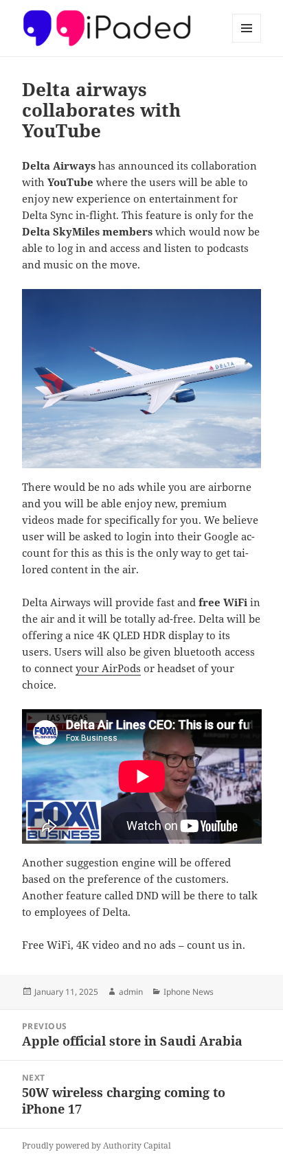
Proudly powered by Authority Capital (96, 1145)
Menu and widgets (247, 42)
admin (131, 992)
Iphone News (188, 992)
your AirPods (108, 668)
